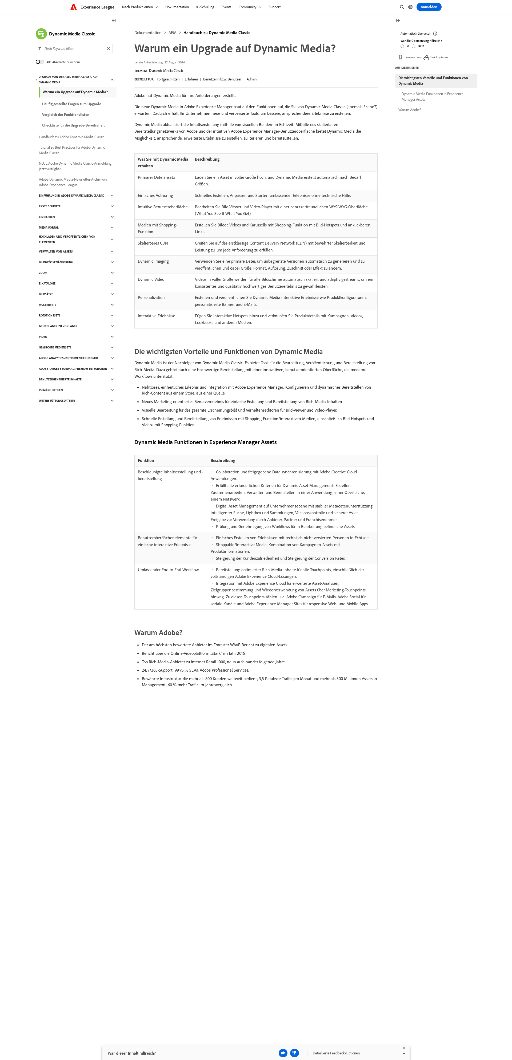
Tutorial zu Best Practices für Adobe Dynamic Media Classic (72, 150)
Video (43, 337)
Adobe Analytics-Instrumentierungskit (68, 358)
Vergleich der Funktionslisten (65, 114)
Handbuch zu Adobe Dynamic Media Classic (71, 137)
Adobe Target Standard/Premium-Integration (73, 369)
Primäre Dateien (51, 390)
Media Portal (49, 227)
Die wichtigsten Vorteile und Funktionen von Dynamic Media (433, 80)
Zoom (43, 273)
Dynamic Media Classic (166, 70)
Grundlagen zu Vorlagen (58, 326)
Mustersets (47, 305)
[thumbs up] (283, 1053)
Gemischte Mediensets (55, 347)
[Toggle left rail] (114, 21)
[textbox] (74, 48)
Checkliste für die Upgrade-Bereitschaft (73, 125)
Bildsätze (46, 294)
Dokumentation (148, 32)
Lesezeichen (413, 57)
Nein (421, 46)
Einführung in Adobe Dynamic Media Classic (71, 195)
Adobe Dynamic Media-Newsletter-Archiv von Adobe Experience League (73, 182)
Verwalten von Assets (56, 251)
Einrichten (47, 217)
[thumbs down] (294, 1053)
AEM (173, 32)
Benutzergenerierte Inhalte (60, 379)
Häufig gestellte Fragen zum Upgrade (71, 103)
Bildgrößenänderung (56, 262)
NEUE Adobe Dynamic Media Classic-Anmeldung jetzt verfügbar (75, 166)
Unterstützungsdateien (57, 401)
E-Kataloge (47, 283)
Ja (408, 46)
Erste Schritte (50, 206)
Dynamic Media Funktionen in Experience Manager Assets (432, 96)
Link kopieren (439, 57)
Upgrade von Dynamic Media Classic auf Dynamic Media (68, 79)
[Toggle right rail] (398, 21)
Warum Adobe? (409, 109)
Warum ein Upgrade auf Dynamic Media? (75, 92)
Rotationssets (50, 315)
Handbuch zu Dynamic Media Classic (216, 32)
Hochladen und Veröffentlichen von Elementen (67, 239)
